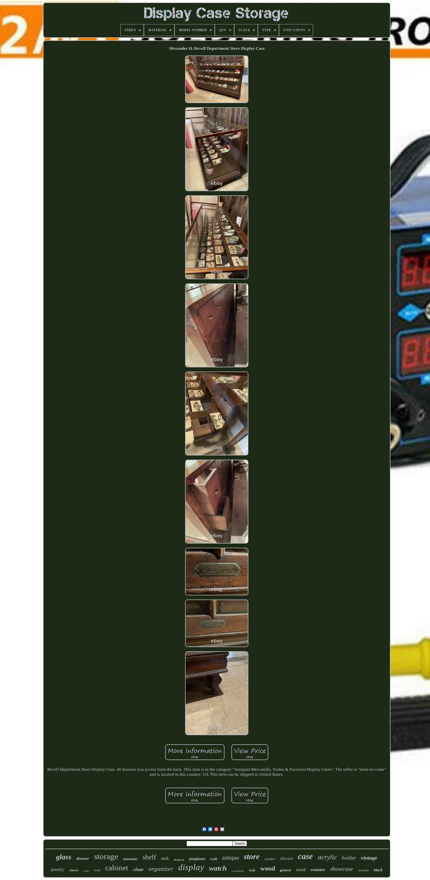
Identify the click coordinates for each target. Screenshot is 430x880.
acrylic (327, 857)
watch (218, 868)
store (252, 856)
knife (252, 870)
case (305, 856)
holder (349, 858)
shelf (149, 857)
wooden (363, 870)
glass (63, 857)
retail (97, 870)
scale (86, 870)
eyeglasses (197, 859)
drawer (82, 858)
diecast (286, 858)
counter (318, 869)
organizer (161, 868)
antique (230, 858)
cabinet (116, 867)
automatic (130, 859)
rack (165, 858)
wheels (73, 870)
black (378, 870)
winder (270, 859)
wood (267, 868)
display (191, 867)
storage (106, 856)
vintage (369, 858)
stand (301, 869)
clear (138, 869)
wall (213, 859)
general (285, 870)
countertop (238, 870)
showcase (341, 869)
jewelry (57, 869)
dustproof (179, 859)
